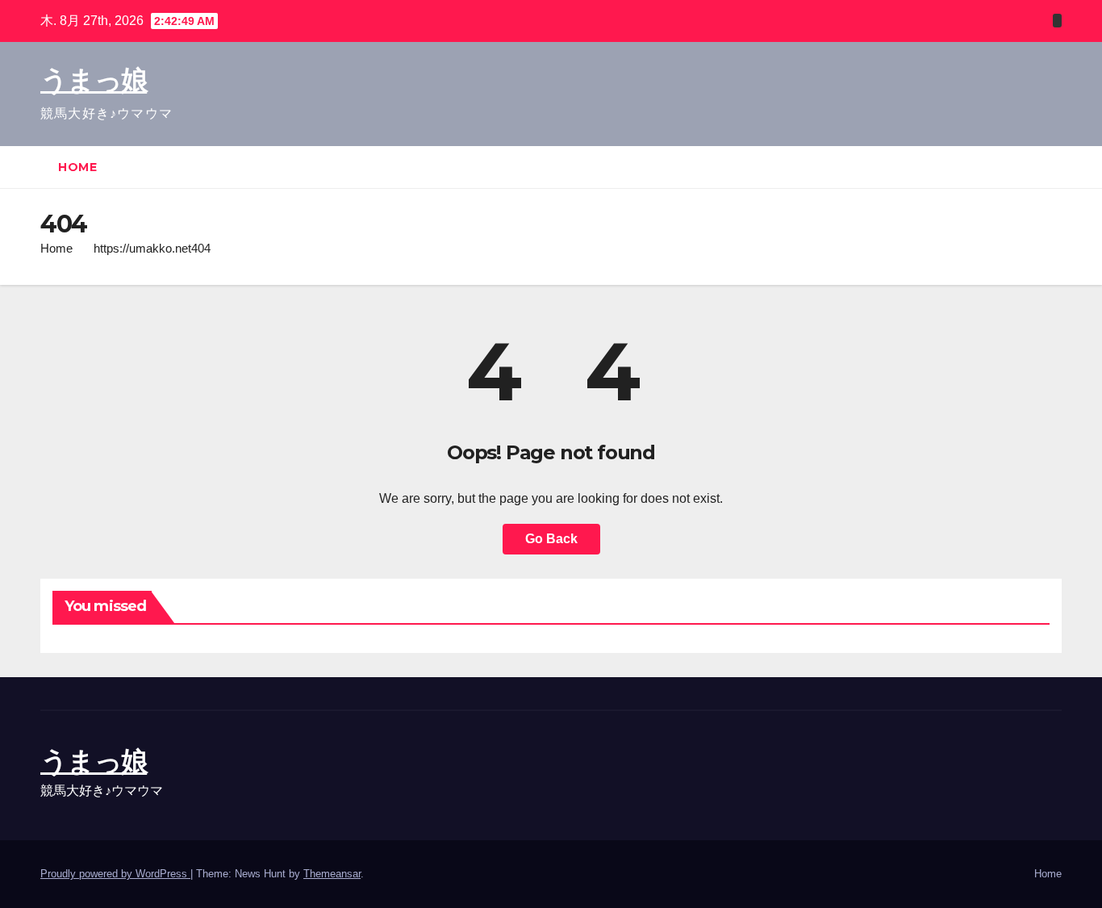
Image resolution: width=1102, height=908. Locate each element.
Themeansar (332, 874)
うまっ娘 (93, 80)
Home (77, 167)
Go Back (551, 539)
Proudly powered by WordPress (115, 874)
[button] (1050, 167)
